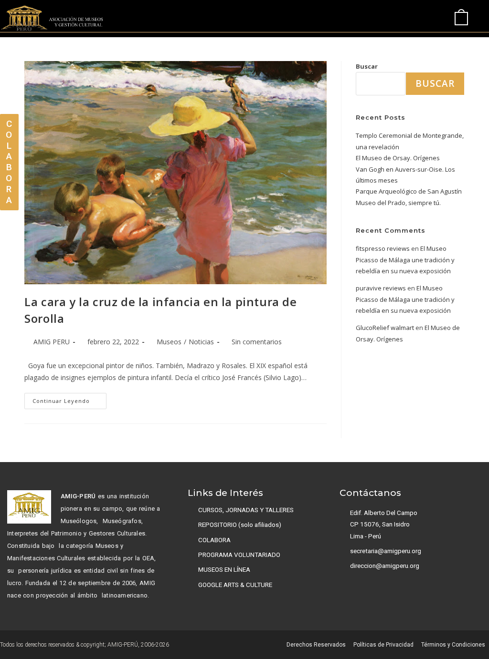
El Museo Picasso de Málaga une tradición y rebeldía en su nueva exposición (405, 259)
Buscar (367, 66)
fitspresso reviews (383, 248)
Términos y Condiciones (453, 644)
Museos (169, 341)
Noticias (201, 341)
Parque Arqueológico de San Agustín (409, 191)
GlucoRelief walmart (385, 327)
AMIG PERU (51, 341)
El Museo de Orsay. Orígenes (398, 158)
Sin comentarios (257, 341)
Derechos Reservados (316, 644)
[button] (413, 18)
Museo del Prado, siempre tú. (398, 202)
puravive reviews (381, 288)
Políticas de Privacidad (383, 644)
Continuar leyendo (69, 398)
